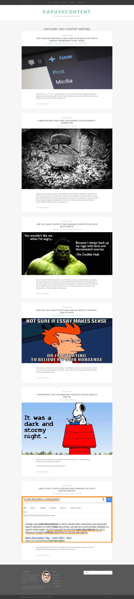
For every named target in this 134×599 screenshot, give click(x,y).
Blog (56, 2)
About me (56, 575)
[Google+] (25, 1)
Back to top (109, 597)
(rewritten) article (49, 94)
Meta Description (58, 494)
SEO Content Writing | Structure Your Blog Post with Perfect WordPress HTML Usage (67, 39)
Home (50, 2)
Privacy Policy (57, 583)
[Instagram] (25, 3)
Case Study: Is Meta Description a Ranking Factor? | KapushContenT (67, 489)
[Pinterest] (22, 3)
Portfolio (81, 2)
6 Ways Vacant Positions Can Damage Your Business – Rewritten (67, 122)
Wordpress (83, 43)
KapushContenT (67, 11)
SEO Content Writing (70, 43)
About (72, 2)
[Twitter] (28, 1)
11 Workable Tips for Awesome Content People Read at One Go (67, 395)
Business (60, 126)
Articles (55, 578)
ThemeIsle (50, 597)
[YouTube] (31, 1)
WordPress (35, 597)
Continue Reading (43, 104)
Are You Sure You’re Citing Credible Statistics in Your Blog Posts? (67, 225)
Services (64, 2)
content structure (54, 43)
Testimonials (57, 586)
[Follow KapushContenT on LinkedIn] (22, 1)
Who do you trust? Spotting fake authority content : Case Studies (67, 311)
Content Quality (70, 126)
